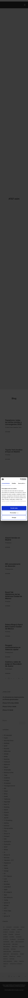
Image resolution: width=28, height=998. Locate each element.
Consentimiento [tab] (6, 483)
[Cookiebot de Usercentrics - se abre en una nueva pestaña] (20, 479)
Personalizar (13, 512)
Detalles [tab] (14, 483)
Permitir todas (14, 508)
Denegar (14, 517)
